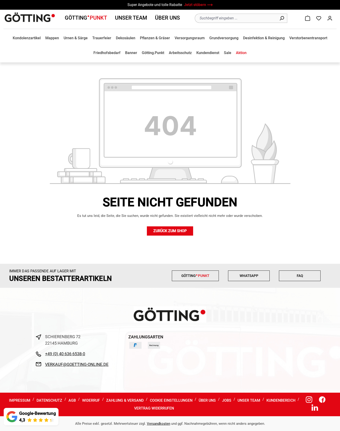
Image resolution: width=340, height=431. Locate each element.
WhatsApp (249, 276)
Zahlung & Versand (125, 400)
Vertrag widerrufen (154, 408)
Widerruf (91, 400)
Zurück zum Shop (170, 231)
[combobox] (236, 18)
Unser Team (131, 18)
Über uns (167, 18)
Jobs (226, 400)
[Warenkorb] (307, 18)
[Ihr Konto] (329, 18)
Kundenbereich (280, 400)
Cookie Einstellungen (171, 400)
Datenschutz (49, 400)
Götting (86, 18)
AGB (72, 400)
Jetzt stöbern (195, 5)
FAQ (300, 276)
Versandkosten (158, 424)
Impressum (19, 400)
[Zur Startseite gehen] (30, 17)
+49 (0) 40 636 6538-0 (65, 353)
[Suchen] (281, 18)
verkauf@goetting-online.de (76, 364)
